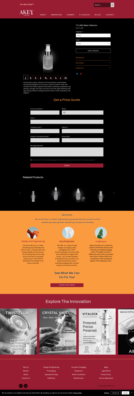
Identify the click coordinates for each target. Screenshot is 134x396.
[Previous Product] (20, 193)
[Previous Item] (4, 331)
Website (65, 127)
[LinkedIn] (26, 386)
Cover (78, 40)
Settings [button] (106, 393)
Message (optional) (36, 145)
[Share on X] (84, 74)
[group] (67, 193)
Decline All (115, 393)
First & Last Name (36, 109)
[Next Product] (114, 193)
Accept (125, 393)
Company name (36, 127)
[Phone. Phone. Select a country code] (65, 112)
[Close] (131, 392)
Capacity (79, 32)
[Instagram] (21, 386)
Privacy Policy (77, 393)
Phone (64, 109)
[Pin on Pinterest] (81, 74)
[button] (45, 15)
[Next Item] (130, 331)
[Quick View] (33, 193)
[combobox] (93, 35)
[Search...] (112, 5)
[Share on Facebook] (77, 74)
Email (32, 118)
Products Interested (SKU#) (39, 136)
